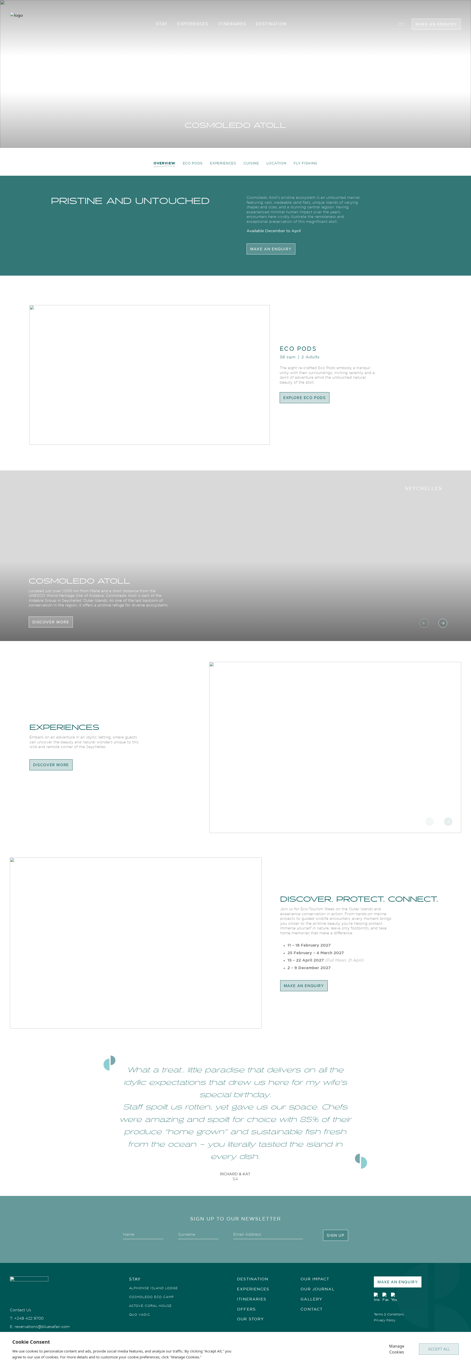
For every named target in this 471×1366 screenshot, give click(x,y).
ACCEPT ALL (439, 1349)
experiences (193, 24)
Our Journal (317, 1289)
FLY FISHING (305, 163)
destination (252, 1279)
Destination (271, 24)
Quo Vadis (139, 1314)
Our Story (250, 1319)
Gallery (311, 1299)
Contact (312, 1309)
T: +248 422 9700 (27, 1318)
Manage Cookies (396, 1349)
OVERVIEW (164, 163)
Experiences (223, 163)
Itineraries (251, 1299)
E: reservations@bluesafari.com (40, 1327)
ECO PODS (193, 163)
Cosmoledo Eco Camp (151, 1297)
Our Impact (315, 1279)
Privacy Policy (385, 1320)
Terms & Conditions (389, 1314)
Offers (246, 1309)
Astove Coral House (150, 1305)
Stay (162, 24)
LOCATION (276, 163)
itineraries (232, 24)
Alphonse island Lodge (153, 1288)
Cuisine (251, 163)
